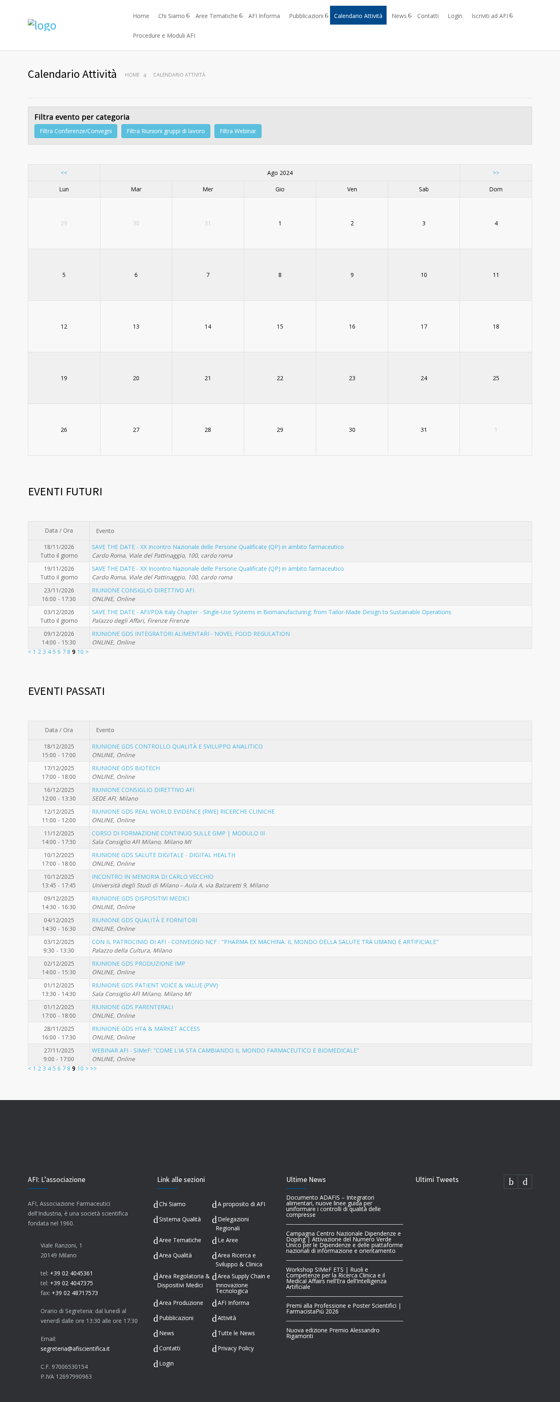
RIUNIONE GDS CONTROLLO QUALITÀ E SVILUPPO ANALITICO (177, 746)
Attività (227, 1318)
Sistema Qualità (180, 1219)
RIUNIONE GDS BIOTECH (126, 768)
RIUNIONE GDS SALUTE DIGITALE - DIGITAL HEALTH (163, 855)
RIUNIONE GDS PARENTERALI (132, 1007)
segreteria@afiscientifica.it (75, 1348)
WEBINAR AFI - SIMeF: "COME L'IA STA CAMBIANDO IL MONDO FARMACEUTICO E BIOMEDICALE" (225, 1050)
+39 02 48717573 (75, 1293)
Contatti (428, 16)
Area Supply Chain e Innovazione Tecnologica (243, 1283)
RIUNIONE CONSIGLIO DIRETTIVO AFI (143, 590)
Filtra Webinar (238, 131)
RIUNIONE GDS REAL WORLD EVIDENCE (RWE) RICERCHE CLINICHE (183, 811)
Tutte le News (236, 1333)
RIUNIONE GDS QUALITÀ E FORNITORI (144, 920)
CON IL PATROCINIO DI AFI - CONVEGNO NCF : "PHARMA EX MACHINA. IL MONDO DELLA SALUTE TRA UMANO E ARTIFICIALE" (265, 942)
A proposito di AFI (241, 1204)
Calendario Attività (358, 16)
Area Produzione (181, 1303)
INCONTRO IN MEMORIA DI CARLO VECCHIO (153, 876)
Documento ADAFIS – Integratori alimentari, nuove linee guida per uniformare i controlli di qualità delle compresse (333, 1205)
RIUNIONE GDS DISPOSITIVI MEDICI (140, 898)
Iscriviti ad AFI (489, 16)
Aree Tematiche (217, 16)
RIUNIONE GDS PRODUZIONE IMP (138, 963)
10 (80, 652)
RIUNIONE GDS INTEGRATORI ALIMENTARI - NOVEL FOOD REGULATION (191, 633)
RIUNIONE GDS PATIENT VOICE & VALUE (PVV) (155, 985)
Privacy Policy (236, 1348)
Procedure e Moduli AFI (164, 35)
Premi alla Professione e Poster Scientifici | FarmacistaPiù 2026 (343, 1308)
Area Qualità (175, 1255)
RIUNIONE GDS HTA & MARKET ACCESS (146, 1028)
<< (64, 173)
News (399, 16)
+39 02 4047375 (71, 1283)
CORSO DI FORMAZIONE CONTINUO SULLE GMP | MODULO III (178, 833)
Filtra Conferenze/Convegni (76, 131)
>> (496, 173)
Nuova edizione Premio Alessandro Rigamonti (333, 1333)
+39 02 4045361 (71, 1273)
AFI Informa (264, 16)
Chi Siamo (171, 16)
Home (141, 16)
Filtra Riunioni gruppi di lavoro (166, 131)
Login (455, 16)
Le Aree (228, 1240)
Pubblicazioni (306, 16)
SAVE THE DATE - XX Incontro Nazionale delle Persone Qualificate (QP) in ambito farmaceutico (218, 547)
